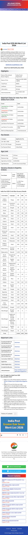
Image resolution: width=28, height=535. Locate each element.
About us (14, 528)
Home (2, 9)
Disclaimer (19, 528)
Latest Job (7, 9)
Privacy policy (14, 530)
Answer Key (21, 9)
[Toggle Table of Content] (14, 414)
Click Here (17, 342)
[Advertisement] (14, 25)
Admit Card (14, 9)
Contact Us (8, 528)
